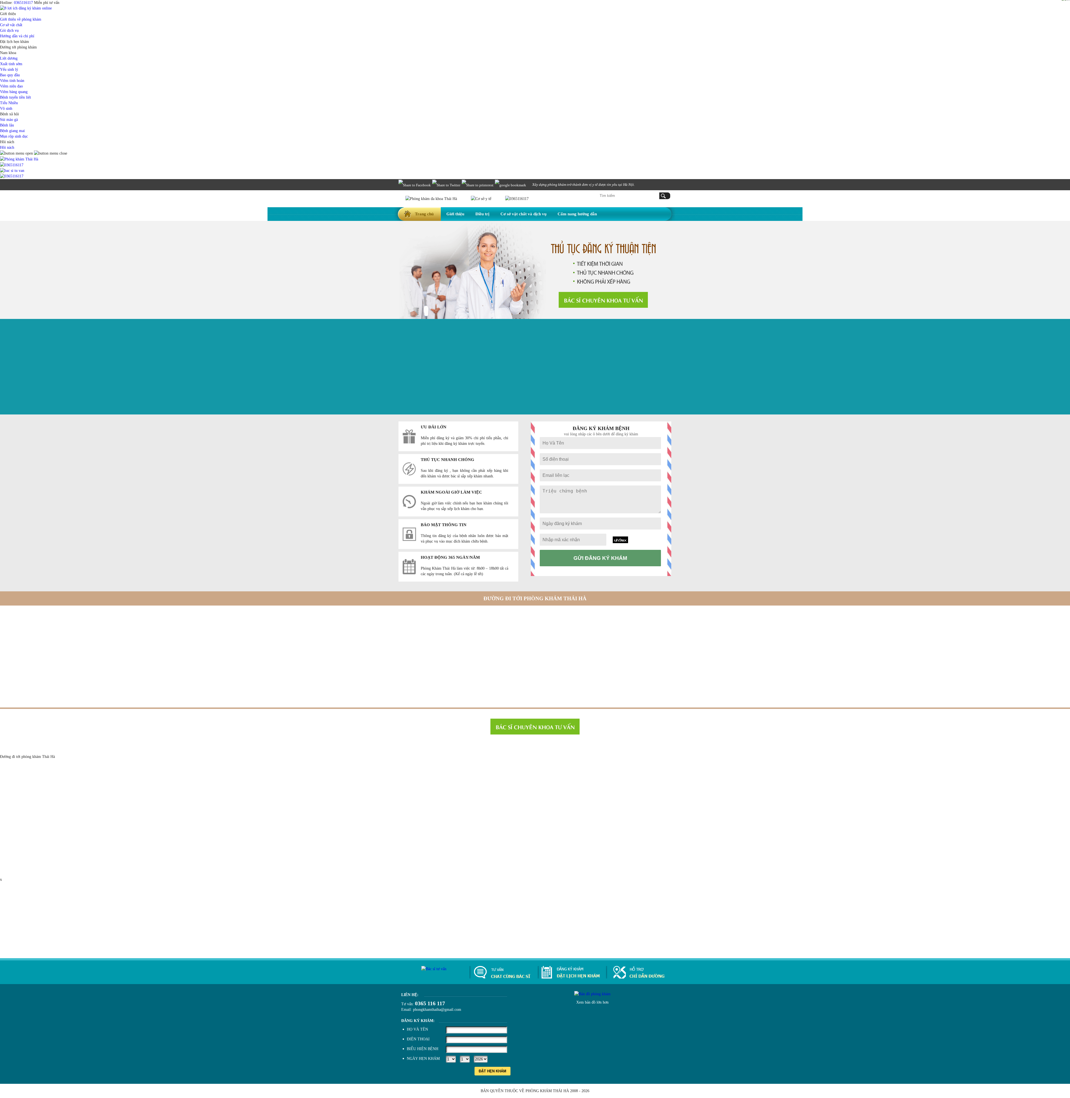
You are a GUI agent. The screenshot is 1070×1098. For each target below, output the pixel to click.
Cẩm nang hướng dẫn (577, 214)
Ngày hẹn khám (423, 1058)
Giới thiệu (455, 214)
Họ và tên (417, 1029)
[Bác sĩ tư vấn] (603, 300)
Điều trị (482, 214)
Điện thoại (418, 1039)
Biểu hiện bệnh (422, 1049)
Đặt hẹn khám (492, 1071)
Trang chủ (424, 214)
